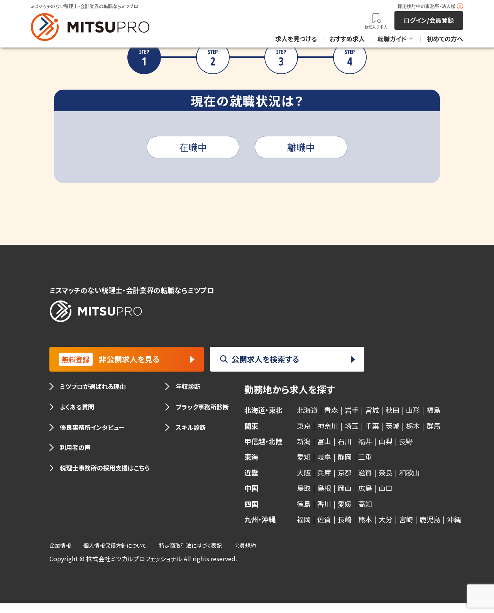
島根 (324, 488)
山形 (413, 410)
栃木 (413, 426)
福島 (433, 410)
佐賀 (324, 519)
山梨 (385, 441)
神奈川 (327, 426)
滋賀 (365, 472)
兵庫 (324, 472)
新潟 (304, 441)
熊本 (365, 519)
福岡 (304, 519)
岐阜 (324, 457)
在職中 (193, 147)
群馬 (433, 426)
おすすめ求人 (347, 38)
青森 (331, 410)
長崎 (345, 519)
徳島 (304, 504)
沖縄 (454, 519)
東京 (304, 426)
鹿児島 (430, 519)
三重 (365, 457)
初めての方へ (445, 38)
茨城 (392, 426)
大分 (385, 519)
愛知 (304, 457)
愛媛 (345, 504)
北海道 (307, 410)
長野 (406, 441)
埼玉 (352, 426)
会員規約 (245, 545)
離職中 (301, 147)
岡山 (345, 488)
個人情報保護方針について (115, 545)
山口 (385, 488)
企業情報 (60, 545)
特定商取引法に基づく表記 (190, 545)
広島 (365, 488)
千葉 (372, 426)
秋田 (392, 410)
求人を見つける (296, 38)
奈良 (385, 472)
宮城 (372, 410)
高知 (365, 504)
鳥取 (304, 488)
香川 (324, 504)
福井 (365, 441)
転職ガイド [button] (391, 38)
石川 (345, 441)
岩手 (352, 410)
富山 (324, 441)
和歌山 (409, 472)
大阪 (304, 472)
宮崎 (406, 519)
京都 (345, 472)
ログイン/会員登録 (429, 20)
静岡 (345, 457)
